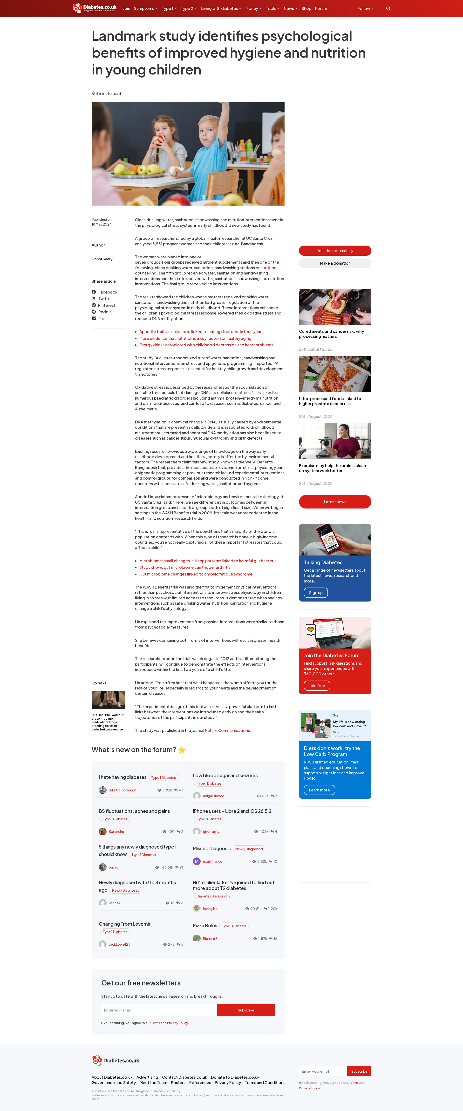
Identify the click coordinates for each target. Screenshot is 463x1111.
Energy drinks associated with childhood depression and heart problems (206, 344)
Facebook (107, 291)
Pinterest (106, 305)
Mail (102, 318)
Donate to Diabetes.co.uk (235, 1077)
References (200, 1082)
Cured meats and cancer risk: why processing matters (331, 334)
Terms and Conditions (265, 1082)
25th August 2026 (316, 483)
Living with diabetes (219, 8)
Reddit (104, 311)
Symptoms (144, 8)
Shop (306, 8)
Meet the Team (153, 1082)
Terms (155, 1023)
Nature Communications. (228, 730)
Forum (321, 8)
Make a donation (335, 263)
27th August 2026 (315, 349)
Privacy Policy (177, 1023)
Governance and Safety (114, 1082)
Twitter (105, 298)
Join (126, 8)
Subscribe (246, 1010)
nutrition (268, 267)
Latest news (335, 501)
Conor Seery (102, 259)
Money (251, 8)
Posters (178, 1082)
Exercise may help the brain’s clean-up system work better (333, 468)
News (289, 8)
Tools (271, 8)
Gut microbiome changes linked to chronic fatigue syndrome (195, 573)
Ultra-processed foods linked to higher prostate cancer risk (330, 401)
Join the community (335, 250)
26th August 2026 (316, 416)
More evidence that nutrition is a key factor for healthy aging (195, 338)
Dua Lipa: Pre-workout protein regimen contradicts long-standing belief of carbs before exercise (108, 722)
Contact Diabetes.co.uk (184, 1077)
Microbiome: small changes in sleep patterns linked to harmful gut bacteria (208, 560)
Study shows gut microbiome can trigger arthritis (184, 567)
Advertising (147, 1077)
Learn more (319, 789)
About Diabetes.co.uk (112, 1077)
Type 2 (187, 8)
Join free (317, 685)
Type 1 (167, 8)
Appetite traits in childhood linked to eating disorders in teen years (201, 331)
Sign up (316, 592)
